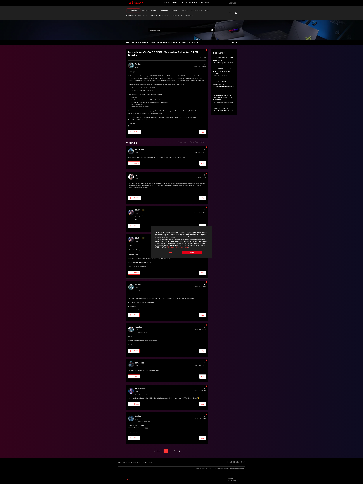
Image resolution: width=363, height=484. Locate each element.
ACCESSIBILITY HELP (145, 462)
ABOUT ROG (121, 462)
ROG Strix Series (217, 76)
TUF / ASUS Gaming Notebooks (159, 42)
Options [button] (233, 42)
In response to (141, 216)
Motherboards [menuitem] (130, 15)
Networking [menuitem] (174, 15)
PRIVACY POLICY (212, 468)
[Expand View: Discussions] (169, 10)
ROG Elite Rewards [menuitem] (186, 15)
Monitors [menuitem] (152, 15)
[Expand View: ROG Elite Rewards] (193, 15)
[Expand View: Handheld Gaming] (201, 10)
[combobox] (181, 30)
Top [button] (129, 479)
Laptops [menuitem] (184, 10)
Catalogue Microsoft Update (143, 262)
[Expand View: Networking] (178, 15)
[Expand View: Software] (158, 10)
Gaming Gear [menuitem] (162, 15)
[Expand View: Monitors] (156, 15)
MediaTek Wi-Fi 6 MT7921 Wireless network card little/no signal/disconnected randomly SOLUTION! (224, 84)
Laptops (145, 42)
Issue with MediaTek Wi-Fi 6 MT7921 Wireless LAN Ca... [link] (184, 42)
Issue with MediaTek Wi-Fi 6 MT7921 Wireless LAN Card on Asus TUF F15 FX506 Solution (222, 97)
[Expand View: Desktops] (179, 10)
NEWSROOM (134, 462)
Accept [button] (192, 252)
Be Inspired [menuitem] (134, 10)
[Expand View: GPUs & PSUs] (147, 15)
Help (230, 13)
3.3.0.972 (141, 425)
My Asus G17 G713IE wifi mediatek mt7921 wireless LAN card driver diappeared (222, 71)
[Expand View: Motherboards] (135, 15)
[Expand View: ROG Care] (148, 10)
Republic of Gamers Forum (133, 42)
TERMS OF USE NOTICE (201, 468)
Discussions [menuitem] (164, 10)
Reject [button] (171, 252)
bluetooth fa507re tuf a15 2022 (221, 108)
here (146, 428)
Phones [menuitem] (207, 10)
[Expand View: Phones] (210, 10)
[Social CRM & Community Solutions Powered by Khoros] (232, 480)
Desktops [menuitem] (174, 10)
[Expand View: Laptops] (188, 10)
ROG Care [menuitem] (144, 10)
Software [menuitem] (153, 10)
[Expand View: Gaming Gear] (168, 15)
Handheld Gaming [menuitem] (195, 10)
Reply (202, 132)
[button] (130, 132)
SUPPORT (206, 3)
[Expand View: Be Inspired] (139, 10)
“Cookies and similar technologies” (177, 247)
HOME (128, 462)
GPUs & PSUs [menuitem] (141, 15)
